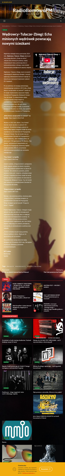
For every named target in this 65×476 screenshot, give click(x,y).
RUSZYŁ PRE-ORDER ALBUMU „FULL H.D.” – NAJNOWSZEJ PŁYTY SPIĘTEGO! (17, 454)
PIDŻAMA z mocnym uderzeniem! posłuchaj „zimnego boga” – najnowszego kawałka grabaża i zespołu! (37, 307)
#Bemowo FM (10, 266)
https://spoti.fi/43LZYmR (16, 118)
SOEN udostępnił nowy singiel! (48, 454)
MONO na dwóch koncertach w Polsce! (15, 271)
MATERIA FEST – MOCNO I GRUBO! (37, 286)
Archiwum (5, 29)
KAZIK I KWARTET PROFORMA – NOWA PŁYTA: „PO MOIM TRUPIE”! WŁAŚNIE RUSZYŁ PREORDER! (6, 286)
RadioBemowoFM (32, 10)
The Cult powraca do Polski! (53, 271)
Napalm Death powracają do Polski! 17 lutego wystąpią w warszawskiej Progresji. (17, 354)
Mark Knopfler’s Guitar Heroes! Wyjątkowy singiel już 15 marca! (6, 307)
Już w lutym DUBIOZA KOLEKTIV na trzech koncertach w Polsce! (48, 404)
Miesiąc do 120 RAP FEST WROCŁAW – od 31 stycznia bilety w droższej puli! (48, 328)
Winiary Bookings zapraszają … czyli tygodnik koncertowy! (48, 354)
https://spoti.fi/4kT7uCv (11, 191)
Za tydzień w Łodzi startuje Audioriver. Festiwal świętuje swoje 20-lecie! (17, 328)
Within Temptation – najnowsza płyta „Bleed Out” (6, 297)
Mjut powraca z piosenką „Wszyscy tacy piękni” (48, 380)
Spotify (6, 256)
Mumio (17, 430)
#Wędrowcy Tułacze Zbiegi (34, 266)
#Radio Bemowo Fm (20, 266)
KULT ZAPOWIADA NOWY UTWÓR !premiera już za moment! (37, 297)
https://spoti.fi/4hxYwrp (11, 159)
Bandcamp (7, 254)
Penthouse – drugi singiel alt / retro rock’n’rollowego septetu (17, 380)
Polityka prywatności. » (28, 473)
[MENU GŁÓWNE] (4, 21)
